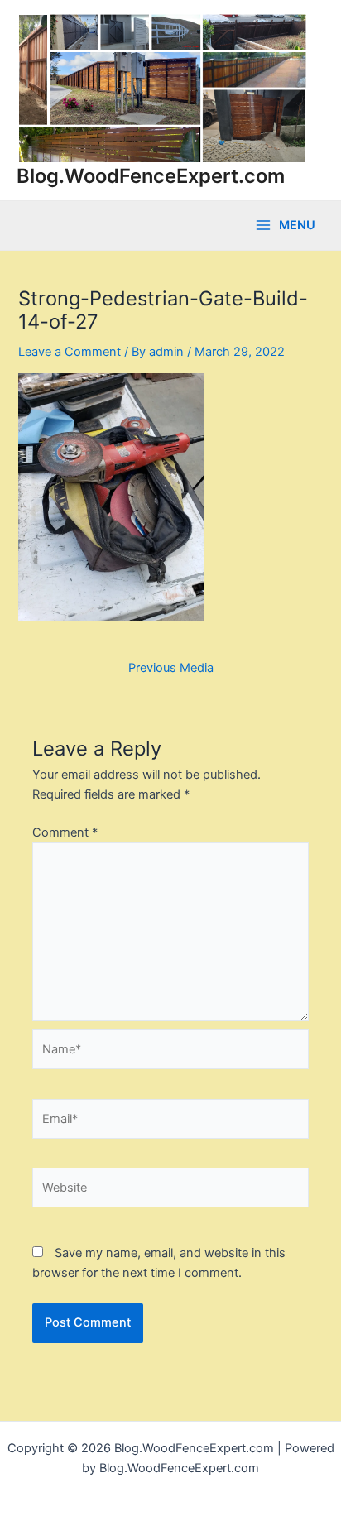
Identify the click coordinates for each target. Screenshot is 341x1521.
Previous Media (171, 668)
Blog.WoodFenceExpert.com (151, 176)
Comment (65, 832)
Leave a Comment (69, 351)
